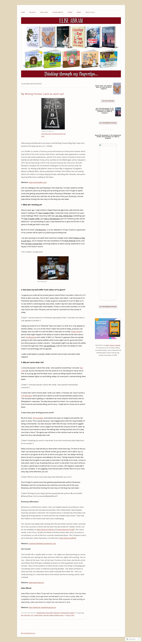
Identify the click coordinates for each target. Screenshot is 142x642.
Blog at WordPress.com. (28, 633)
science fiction (38, 615)
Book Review (41, 613)
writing (72, 613)
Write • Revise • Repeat (113, 345)
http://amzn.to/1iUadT (66, 529)
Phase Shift (75, 331)
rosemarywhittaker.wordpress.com (42, 543)
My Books (32, 12)
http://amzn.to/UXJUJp (45, 529)
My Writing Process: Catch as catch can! (42, 93)
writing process (59, 615)
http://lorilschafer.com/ (38, 182)
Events (79, 12)
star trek (46, 615)
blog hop (27, 615)
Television (56, 613)
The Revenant (30, 337)
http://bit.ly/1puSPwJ (68, 538)
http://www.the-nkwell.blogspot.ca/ (42, 607)
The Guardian (38, 418)
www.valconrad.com (36, 582)
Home (23, 12)
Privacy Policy (90, 12)
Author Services (57, 12)
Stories (69, 12)
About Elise (44, 12)
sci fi (31, 615)
